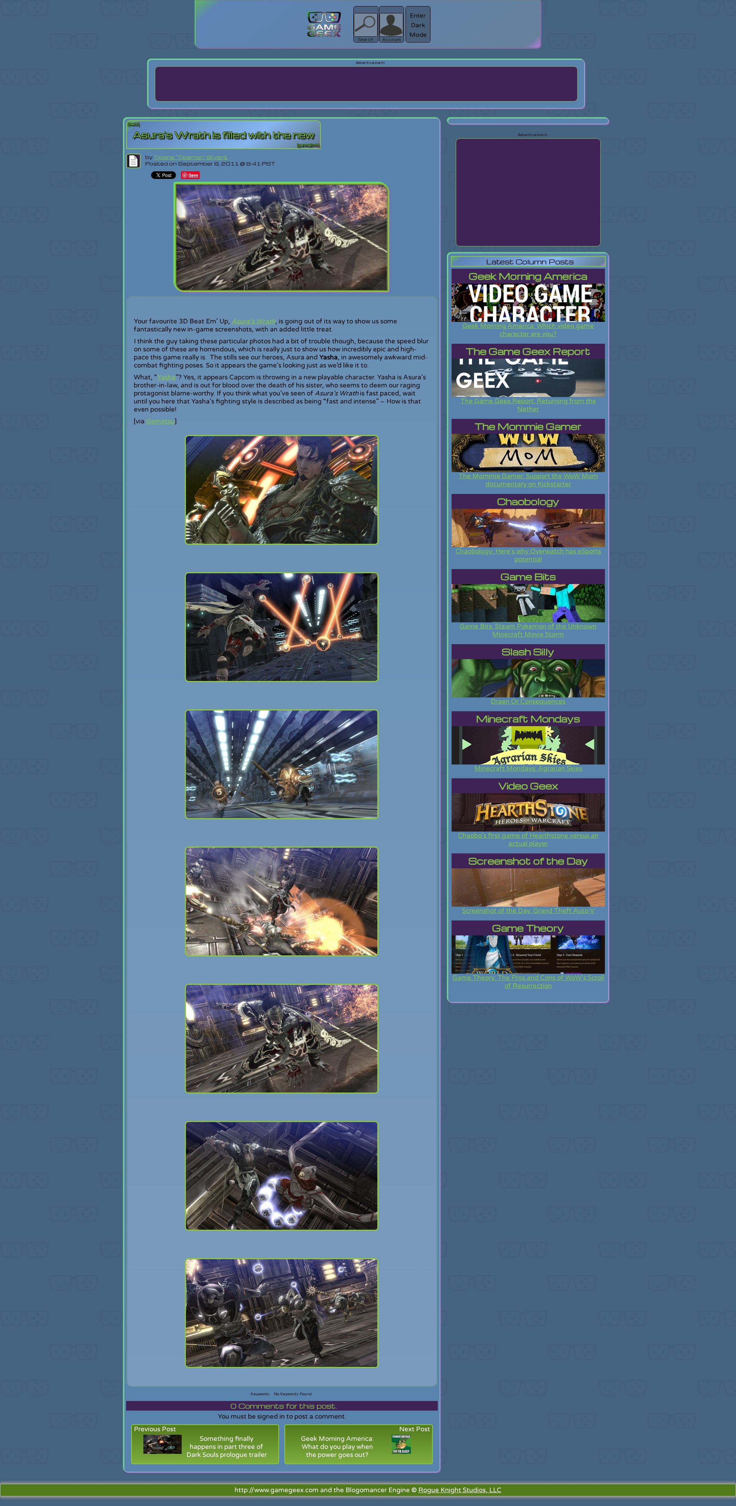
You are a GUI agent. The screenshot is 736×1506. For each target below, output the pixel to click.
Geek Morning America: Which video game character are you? (528, 330)
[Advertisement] (366, 84)
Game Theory (528, 928)
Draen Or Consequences (528, 701)
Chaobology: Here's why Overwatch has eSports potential (528, 555)
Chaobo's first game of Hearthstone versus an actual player (528, 840)
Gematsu (160, 421)
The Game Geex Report (528, 351)
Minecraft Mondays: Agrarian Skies (528, 768)
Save (193, 175)
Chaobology (528, 501)
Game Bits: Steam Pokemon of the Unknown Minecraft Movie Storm (528, 630)
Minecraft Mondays (528, 719)
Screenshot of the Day (528, 861)
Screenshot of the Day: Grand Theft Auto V (528, 911)
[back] (133, 124)
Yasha (166, 377)
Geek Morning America (528, 276)
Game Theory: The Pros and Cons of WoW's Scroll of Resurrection (528, 982)
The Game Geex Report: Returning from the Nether (528, 405)
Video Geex (528, 786)
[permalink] (308, 145)
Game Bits (528, 576)
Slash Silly (528, 652)
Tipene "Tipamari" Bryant (191, 157)
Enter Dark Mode (418, 25)
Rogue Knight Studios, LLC (459, 1490)
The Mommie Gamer (528, 426)
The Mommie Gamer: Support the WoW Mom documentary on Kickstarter (528, 480)
